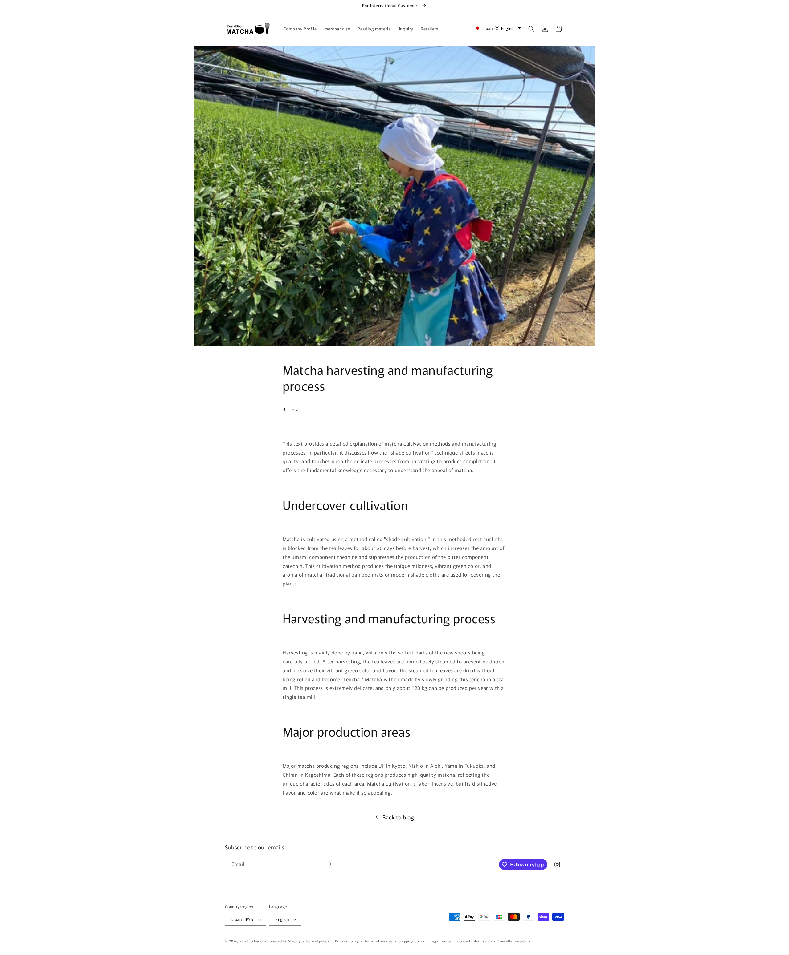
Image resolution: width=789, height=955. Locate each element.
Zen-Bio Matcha (253, 940)
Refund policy (317, 940)
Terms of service (379, 940)
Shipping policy (412, 940)
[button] (531, 29)
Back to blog (398, 817)
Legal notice (441, 940)
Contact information (474, 940)
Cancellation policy (514, 940)
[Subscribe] (329, 864)
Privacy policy (346, 940)
